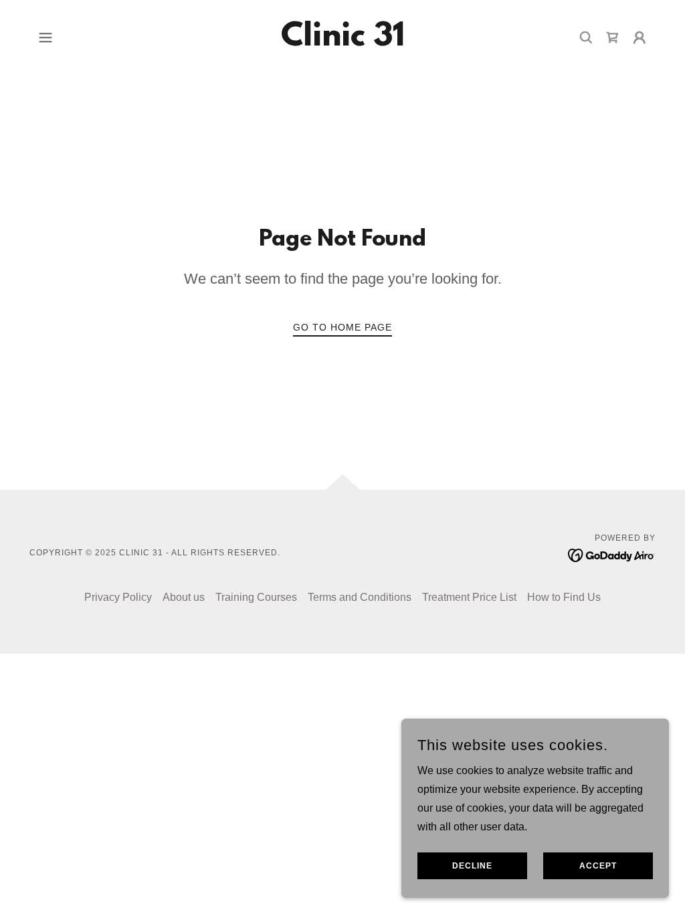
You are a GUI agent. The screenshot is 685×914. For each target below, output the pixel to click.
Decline (472, 866)
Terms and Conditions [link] (359, 597)
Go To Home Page (342, 327)
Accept (598, 866)
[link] (343, 42)
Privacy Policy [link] (118, 597)
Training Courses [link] (256, 597)
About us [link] (184, 597)
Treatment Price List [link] (469, 597)
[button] (45, 37)
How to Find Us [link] (564, 597)
